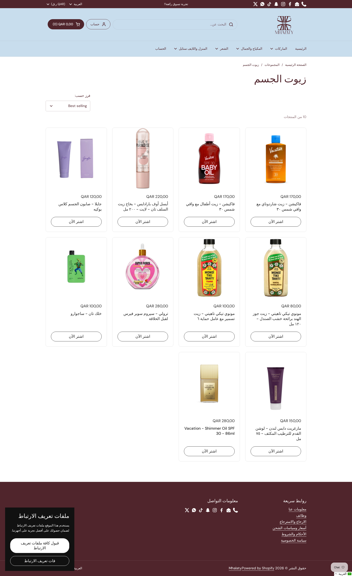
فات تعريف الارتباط (39, 560)
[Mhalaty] (284, 24)
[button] (66, 24)
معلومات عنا (297, 509)
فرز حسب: (82, 95)
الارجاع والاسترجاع (293, 521)
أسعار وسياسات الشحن (289, 528)
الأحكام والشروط (294, 534)
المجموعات (272, 65)
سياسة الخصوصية (293, 540)
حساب (94, 24)
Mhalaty (235, 568)
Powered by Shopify (258, 568)
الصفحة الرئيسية (295, 65)
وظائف (301, 515)
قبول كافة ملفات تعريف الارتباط (40, 546)
